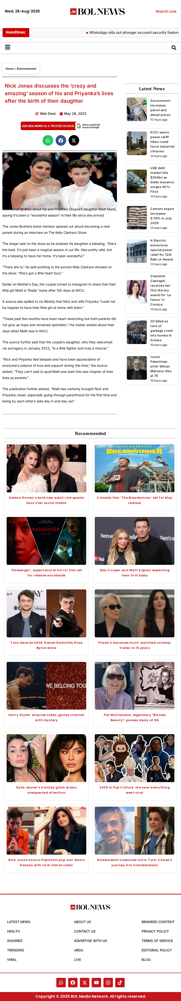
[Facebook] (73, 982)
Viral (12, 960)
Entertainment (26, 68)
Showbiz (15, 941)
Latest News (18, 922)
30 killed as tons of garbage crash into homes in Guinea (161, 330)
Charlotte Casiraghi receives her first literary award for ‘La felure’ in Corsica (160, 290)
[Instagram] (108, 982)
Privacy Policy (155, 931)
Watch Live (166, 11)
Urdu (78, 950)
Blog (146, 960)
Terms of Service (157, 941)
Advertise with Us (90, 941)
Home (10, 68)
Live (77, 960)
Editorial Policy (157, 950)
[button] (48, 140)
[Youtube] (96, 982)
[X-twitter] (84, 982)
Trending (15, 950)
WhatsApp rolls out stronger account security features (122, 32)
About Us (82, 922)
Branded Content (158, 922)
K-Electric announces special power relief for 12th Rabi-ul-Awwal (161, 250)
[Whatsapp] (61, 982)
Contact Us (84, 931)
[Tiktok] (120, 982)
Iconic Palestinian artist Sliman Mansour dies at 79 (161, 366)
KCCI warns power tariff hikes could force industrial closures (162, 141)
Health (13, 931)
